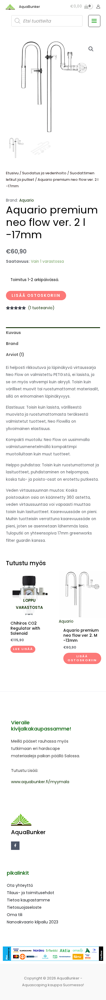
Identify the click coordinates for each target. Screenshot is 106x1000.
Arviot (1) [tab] (15, 354)
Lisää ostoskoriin (36, 295)
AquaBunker (29, 7)
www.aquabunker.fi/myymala (40, 782)
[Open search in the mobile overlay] (47, 20)
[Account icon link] (98, 7)
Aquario (26, 200)
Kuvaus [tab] (13, 332)
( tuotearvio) (41, 308)
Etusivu (12, 173)
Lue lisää (23, 649)
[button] (91, 49)
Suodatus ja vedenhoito (44, 173)
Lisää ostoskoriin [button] (82, 658)
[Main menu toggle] (94, 21)
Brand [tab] (12, 343)
